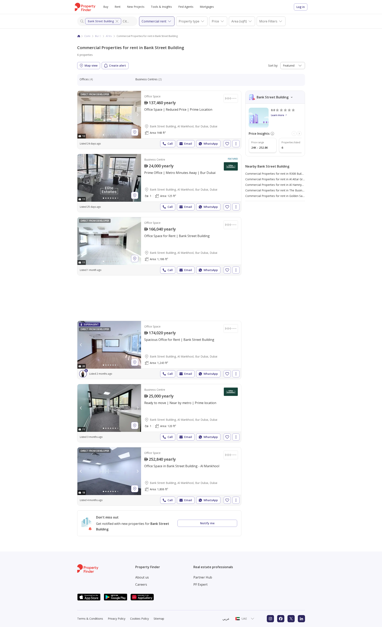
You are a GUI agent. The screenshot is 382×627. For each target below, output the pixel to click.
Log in (300, 7)
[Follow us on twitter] (291, 618)
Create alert (117, 65)
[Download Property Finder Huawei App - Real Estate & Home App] (142, 597)
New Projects (135, 7)
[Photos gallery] (109, 115)
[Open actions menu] (236, 143)
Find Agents (185, 7)
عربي (226, 618)
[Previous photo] (81, 114)
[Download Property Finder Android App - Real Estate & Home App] (115, 597)
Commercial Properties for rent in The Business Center (280, 190)
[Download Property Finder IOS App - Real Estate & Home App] (89, 597)
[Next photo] (137, 114)
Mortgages (207, 7)
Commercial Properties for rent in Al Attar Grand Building (281, 179)
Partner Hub (202, 577)
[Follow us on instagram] (270, 618)
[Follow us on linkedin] (301, 618)
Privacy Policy (116, 618)
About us (142, 577)
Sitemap (159, 618)
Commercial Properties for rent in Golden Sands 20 (278, 196)
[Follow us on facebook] (280, 618)
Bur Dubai (100, 36)
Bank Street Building (101, 21)
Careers (141, 584)
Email (188, 143)
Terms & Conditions (90, 618)
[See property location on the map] (134, 132)
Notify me (207, 523)
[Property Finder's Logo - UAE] (85, 7)
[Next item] (299, 133)
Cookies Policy (139, 618)
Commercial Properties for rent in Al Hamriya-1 (275, 185)
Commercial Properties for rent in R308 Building (276, 173)
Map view (91, 65)
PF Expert (200, 584)
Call (170, 143)
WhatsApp (211, 143)
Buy (105, 7)
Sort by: (273, 65)
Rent (118, 7)
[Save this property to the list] (227, 143)
